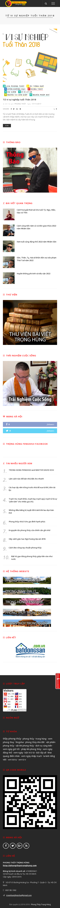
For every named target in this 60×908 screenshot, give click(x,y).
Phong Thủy (20, 104)
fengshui (20, 742)
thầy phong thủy (12, 738)
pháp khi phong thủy (31, 749)
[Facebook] (6, 846)
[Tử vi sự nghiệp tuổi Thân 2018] (30, 55)
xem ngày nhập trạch (31, 756)
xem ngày (18, 752)
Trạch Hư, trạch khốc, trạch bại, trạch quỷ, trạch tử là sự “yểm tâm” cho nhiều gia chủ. (33, 500)
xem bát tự (12, 759)
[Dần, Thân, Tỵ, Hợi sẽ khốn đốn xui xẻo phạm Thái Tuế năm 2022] (9, 262)
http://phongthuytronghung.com (20, 865)
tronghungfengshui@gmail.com (19, 895)
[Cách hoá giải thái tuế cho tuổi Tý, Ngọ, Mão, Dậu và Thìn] (9, 214)
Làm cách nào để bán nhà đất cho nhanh (26, 479)
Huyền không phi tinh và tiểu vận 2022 (33, 273)
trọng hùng (41, 738)
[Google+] (19, 846)
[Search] (46, 3)
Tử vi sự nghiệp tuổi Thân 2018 (19, 99)
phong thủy (28, 738)
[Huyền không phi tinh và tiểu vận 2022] (9, 277)
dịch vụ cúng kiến (43, 745)
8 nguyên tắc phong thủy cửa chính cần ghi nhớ (29, 530)
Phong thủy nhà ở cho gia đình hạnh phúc (27, 521)
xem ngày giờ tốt (11, 749)
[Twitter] (13, 846)
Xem (7, 126)
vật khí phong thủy (25, 745)
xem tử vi (22, 759)
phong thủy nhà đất (35, 742)
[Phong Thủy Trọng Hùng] (16, 3)
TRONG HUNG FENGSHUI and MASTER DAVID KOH (31, 470)
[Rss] (26, 846)
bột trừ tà (30, 752)
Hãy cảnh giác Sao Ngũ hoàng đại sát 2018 (27, 539)
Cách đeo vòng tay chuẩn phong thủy (25, 547)
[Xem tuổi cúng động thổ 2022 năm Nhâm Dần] (9, 246)
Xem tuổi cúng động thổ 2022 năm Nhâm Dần (36, 242)
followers (50, 424)
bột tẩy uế (41, 752)
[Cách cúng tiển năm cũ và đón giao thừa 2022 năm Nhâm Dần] (9, 230)
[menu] (53, 3)
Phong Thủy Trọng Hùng (41, 904)
